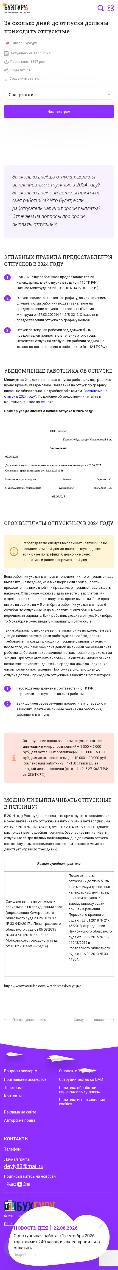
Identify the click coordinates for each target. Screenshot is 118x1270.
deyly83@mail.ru (23, 1166)
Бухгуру (31, 43)
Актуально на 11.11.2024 (30, 53)
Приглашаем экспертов (25, 1079)
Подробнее (22, 1255)
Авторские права (19, 1120)
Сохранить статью (25, 78)
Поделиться (20, 70)
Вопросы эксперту (20, 1071)
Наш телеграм (59, 112)
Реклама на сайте (20, 1112)
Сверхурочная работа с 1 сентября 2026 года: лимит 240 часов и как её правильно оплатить (57, 1242)
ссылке (47, 402)
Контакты (13, 1096)
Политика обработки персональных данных (79, 1089)
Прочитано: (27, 62)
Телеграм (13, 1087)
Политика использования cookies (82, 1102)
